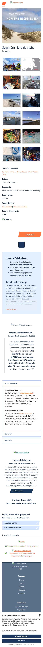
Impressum (21, 610)
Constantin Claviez (20, 206)
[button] (21, 383)
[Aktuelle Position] (21, 245)
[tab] (21, 383)
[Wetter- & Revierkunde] (12, 82)
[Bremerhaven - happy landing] (31, 154)
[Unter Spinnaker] (12, 154)
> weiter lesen (11, 309)
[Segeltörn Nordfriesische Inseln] (12, 64)
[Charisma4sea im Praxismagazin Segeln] (21, 554)
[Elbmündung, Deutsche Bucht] (31, 82)
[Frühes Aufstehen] (31, 100)
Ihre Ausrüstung (21, 606)
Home (21, 580)
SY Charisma (7, 206)
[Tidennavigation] (31, 136)
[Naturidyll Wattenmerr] (31, 118)
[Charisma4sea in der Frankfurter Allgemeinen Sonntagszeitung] (21, 546)
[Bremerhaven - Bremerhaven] (31, 64)
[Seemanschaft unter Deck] (12, 136)
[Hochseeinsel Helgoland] (12, 100)
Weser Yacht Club (26, 393)
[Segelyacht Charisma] (20, 566)
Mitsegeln (21, 590)
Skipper (21, 587)
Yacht (21, 583)
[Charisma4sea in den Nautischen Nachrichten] (21, 550)
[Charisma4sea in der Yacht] (22, 541)
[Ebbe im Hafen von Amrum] (12, 118)
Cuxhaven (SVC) (8, 172)
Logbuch (21, 593)
